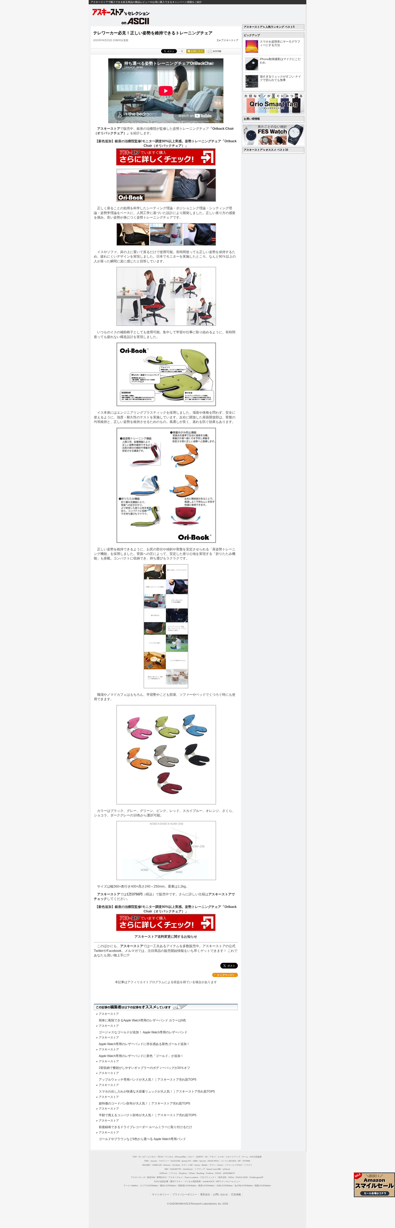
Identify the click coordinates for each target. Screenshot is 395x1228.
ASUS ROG (213, 1161)
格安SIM (151, 1177)
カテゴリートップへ (225, 975)
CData (192, 1173)
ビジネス (152, 1157)
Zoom (220, 1165)
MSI (166, 1169)
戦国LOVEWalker (263, 1185)
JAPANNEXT (229, 1173)
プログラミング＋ (208, 1177)
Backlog (200, 1173)
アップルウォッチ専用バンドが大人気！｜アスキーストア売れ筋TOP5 (147, 1079)
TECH (160, 1157)
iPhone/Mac (180, 1157)
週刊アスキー (176, 1181)
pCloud (226, 1169)
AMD (195, 1161)
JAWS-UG (157, 1165)
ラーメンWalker (130, 1185)
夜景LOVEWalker (206, 1185)
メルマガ (131, 951)
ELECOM (175, 1161)
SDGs (231, 1177)
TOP (134, 1157)
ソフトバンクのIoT (233, 1165)
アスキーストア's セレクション (121, 12)
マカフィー (164, 1161)
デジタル (169, 1157)
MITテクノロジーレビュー (228, 1181)
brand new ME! (214, 1169)
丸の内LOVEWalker (244, 1185)
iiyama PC (186, 1161)
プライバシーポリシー (184, 1194)
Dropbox (183, 1173)
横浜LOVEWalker (168, 1185)
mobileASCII (208, 1181)
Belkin (205, 1165)
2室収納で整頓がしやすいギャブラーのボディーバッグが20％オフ (144, 1067)
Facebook (114, 951)
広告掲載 (236, 1194)
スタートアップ (233, 1157)
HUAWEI (146, 1165)
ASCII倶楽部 (256, 1157)
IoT (144, 1157)
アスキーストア (229, 40)
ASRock (163, 1173)
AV (206, 1157)
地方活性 (222, 1177)
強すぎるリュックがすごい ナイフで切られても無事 (280, 78)
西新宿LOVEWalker (187, 1185)
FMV (146, 1161)
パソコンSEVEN (228, 1161)
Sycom (202, 1161)
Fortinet (209, 1173)
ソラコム (173, 1173)
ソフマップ (200, 1169)
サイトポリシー (160, 1194)
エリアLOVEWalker (149, 1185)
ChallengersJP (256, 1177)
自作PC (199, 1157)
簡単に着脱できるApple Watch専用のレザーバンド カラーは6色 (142, 1020)
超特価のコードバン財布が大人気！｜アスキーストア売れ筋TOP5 (144, 1103)
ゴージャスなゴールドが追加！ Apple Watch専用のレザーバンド (143, 1032)
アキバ (213, 1157)
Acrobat (176, 1165)
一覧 (181, 51)
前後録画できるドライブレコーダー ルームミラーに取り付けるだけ (145, 1127)
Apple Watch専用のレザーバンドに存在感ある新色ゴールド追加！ (144, 1044)
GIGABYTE (175, 1169)
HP (239, 1161)
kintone (167, 1165)
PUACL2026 (242, 1177)
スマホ (221, 1157)
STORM (246, 1161)
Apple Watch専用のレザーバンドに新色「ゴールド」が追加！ (141, 1056)
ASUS (218, 1173)
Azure (197, 1165)
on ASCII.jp (135, 21)
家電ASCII (161, 1177)
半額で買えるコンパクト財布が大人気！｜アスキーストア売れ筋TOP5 (147, 1115)
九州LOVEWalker (224, 1185)
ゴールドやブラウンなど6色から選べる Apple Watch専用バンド (142, 1139)
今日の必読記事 (161, 1181)
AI (140, 1157)
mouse (154, 1161)
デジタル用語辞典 (192, 1181)
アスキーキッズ (138, 1177)
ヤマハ (212, 1165)
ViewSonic (188, 1169)
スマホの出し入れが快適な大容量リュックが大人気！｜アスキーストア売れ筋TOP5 (157, 1091)
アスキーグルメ (175, 1177)
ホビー (191, 1157)
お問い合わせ (220, 1194)
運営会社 (205, 1194)
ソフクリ (248, 1165)
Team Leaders (191, 1177)
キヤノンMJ (187, 1165)
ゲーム (245, 1157)
